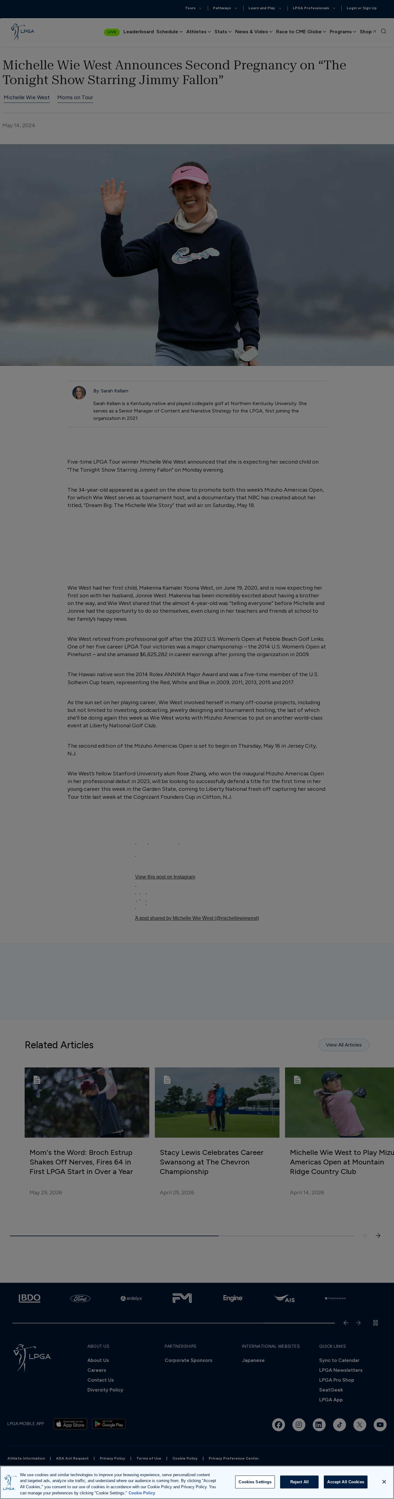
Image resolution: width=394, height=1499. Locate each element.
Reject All (299, 1482)
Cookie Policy (142, 1492)
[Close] (384, 1482)
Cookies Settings (255, 1482)
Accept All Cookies (345, 1482)
